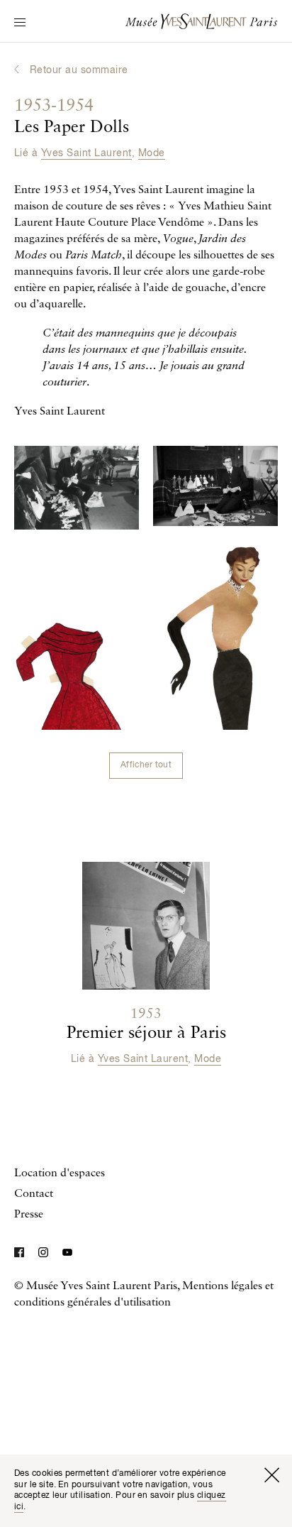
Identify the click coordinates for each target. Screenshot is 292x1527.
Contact (33, 1194)
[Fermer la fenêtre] (271, 1475)
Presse (28, 1214)
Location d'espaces (59, 1173)
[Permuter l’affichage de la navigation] (19, 23)
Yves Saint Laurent (86, 153)
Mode (151, 153)
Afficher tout (146, 765)
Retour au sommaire (79, 70)
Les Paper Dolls (71, 117)
